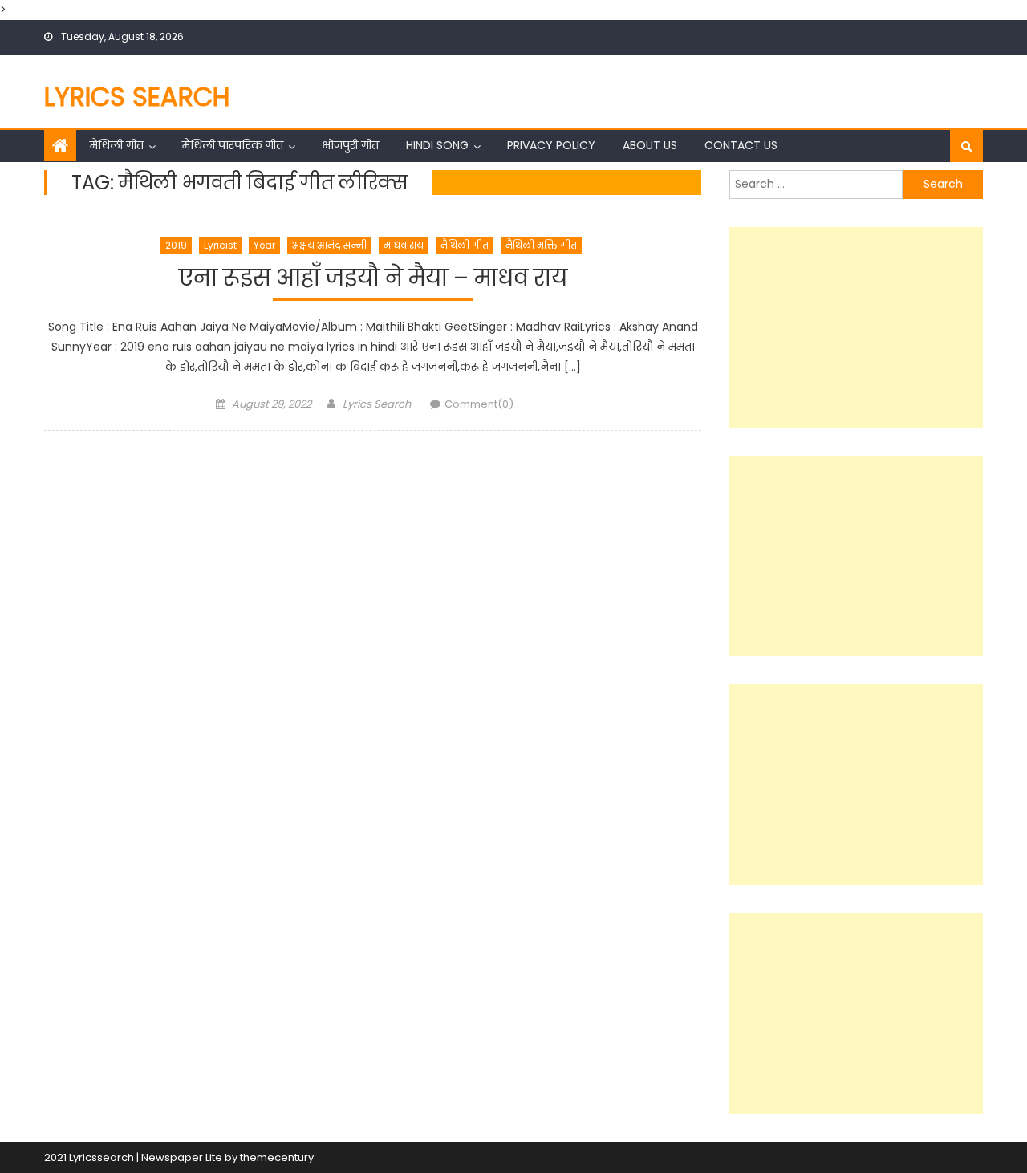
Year (264, 245)
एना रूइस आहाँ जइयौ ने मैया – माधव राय (373, 279)
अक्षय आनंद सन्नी (329, 245)
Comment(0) (479, 404)
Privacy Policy (551, 145)
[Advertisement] (856, 327)
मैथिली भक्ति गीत (541, 245)
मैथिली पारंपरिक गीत (232, 145)
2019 (176, 245)
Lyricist (220, 245)
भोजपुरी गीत (350, 145)
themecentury (277, 1157)
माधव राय (404, 245)
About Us (650, 145)
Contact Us (740, 145)
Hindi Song (437, 145)
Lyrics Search (137, 97)
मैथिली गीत (117, 145)
